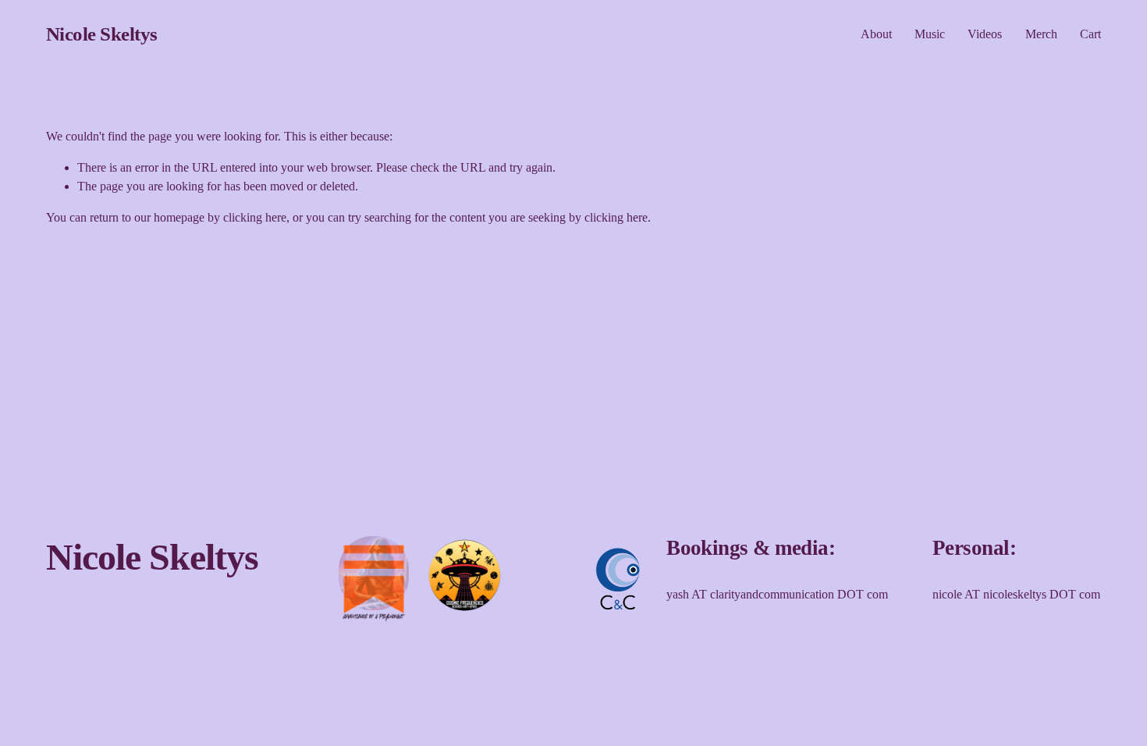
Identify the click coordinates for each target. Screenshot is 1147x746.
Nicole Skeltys (102, 33)
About (876, 34)
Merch (1041, 34)
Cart (1090, 34)
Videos (985, 34)
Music (929, 34)
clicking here (254, 217)
